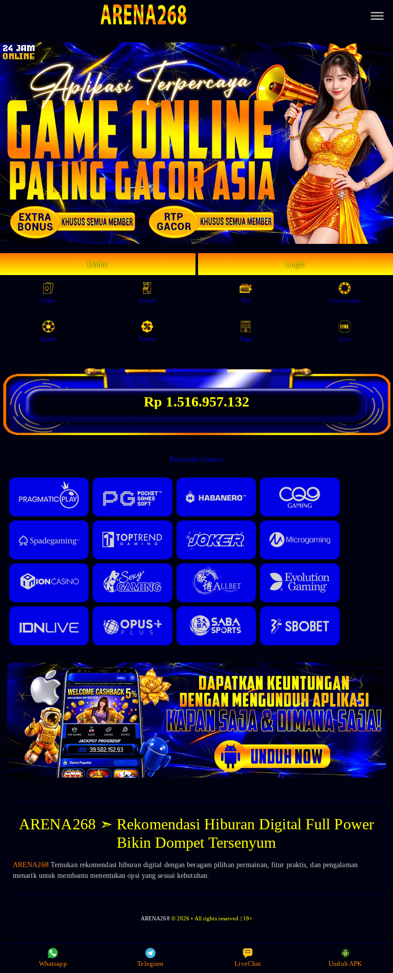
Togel (246, 339)
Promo (147, 339)
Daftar (97, 264)
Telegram (150, 963)
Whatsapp (53, 963)
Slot (246, 300)
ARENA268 (31, 865)
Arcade (147, 300)
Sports (48, 339)
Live (344, 339)
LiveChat (247, 963)
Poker (48, 300)
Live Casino (345, 300)
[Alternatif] (196, 775)
